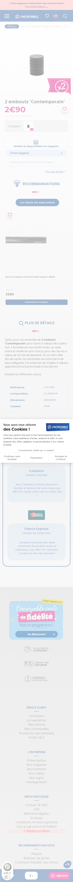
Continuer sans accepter (12, 458)
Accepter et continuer (61, 458)
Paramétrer (36, 457)
